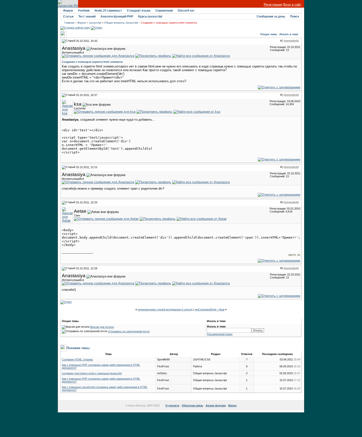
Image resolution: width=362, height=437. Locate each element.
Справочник (164, 10)
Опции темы (268, 34)
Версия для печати (102, 326)
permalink (291, 40)
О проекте (172, 405)
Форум (68, 10)
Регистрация (273, 4)
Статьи (68, 16)
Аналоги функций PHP (116, 16)
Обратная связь (192, 405)
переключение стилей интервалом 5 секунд (165, 309)
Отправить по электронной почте (129, 331)
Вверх (232, 405)
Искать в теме (289, 34)
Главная (69, 22)
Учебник (84, 10)
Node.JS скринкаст (108, 10)
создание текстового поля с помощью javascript (92, 373)
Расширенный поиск (219, 334)
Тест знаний (87, 16)
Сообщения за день (271, 16)
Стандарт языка (138, 10)
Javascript (95, 22)
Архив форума (216, 405)
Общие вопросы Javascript (121, 22)
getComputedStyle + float (209, 309)
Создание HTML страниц (77, 359)
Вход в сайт (292, 4)
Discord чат (186, 10)
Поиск (294, 16)
